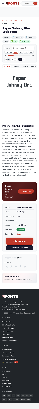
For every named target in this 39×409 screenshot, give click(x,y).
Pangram (9, 52)
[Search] (35, 3)
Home (4, 20)
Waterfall (33, 66)
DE (9, 396)
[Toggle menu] (3, 3)
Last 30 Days (7, 387)
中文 (4, 399)
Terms (4, 377)
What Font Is (7, 350)
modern (5, 161)
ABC (15, 52)
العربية (16, 399)
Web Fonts (6, 322)
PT (31, 396)
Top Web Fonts (8, 328)
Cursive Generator (9, 359)
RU (10, 399)
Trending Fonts (8, 331)
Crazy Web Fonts (15, 20)
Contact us (6, 371)
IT (27, 396)
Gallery (25, 66)
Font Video (6, 384)
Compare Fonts (8, 353)
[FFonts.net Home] (13, 3)
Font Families (7, 337)
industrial (26, 161)
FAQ (4, 374)
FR (23, 396)
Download (27, 191)
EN (4, 396)
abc (21, 52)
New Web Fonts (8, 325)
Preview (7, 66)
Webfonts (6, 334)
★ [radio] (6, 266)
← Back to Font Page (19, 248)
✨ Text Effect (10, 362)
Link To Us (6, 381)
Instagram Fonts (8, 356)
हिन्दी (28, 399)
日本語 (22, 399)
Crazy (18, 234)
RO (18, 396)
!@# (31, 52)
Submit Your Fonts (9, 340)
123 (26, 52)
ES (13, 396)
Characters (16, 66)
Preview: (7, 48)
